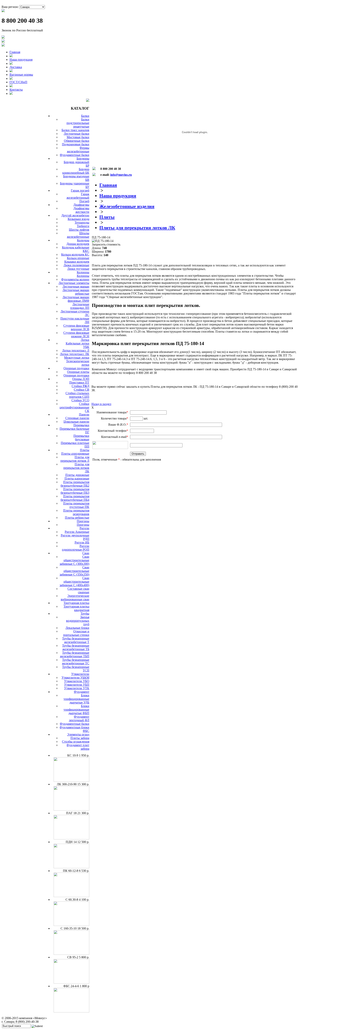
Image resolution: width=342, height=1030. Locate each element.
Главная (15, 52)
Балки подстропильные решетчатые (77, 123)
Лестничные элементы (74, 283)
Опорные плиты (78, 371)
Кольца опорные (78, 258)
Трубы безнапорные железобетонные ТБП (74, 654)
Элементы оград (78, 734)
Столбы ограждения (75, 741)
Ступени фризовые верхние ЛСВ (76, 327)
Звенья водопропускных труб (77, 620)
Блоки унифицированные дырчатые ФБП (76, 709)
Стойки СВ (81, 389)
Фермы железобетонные (78, 149)
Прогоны (83, 521)
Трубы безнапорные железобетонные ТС (75, 661)
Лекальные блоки (77, 627)
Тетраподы (82, 222)
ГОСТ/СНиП (18, 82)
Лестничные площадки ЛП (79, 306)
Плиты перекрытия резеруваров (76, 512)
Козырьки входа (78, 219)
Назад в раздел (101, 404)
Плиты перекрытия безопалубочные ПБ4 (75, 498)
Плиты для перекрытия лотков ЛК (76, 468)
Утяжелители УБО (76, 681)
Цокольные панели (76, 421)
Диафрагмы (81, 204)
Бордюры (83, 158)
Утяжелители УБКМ (75, 677)
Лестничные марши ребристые (76, 291)
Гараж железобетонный (77, 195)
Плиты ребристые (77, 517)
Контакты (16, 89)
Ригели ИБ (82, 542)
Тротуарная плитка (76, 603)
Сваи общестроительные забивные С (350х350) (74, 571)
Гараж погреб (80, 190)
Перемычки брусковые (81, 437)
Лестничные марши (76, 286)
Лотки (85, 339)
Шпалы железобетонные (78, 234)
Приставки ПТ (79, 382)
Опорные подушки (76, 368)
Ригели (84, 528)
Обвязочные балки (76, 140)
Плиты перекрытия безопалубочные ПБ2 (75, 483)
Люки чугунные (78, 268)
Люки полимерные (76, 265)
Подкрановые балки (75, 144)
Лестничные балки (76, 133)
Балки (85, 116)
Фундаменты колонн (75, 279)
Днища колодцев (77, 244)
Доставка (16, 67)
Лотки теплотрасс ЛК (74, 354)
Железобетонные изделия (126, 206)
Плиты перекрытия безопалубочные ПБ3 (75, 490)
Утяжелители (80, 674)
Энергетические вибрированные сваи (75, 597)
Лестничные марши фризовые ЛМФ (76, 298)
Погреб (84, 201)
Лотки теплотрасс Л (75, 350)
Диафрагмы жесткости (81, 210)
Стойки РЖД (80, 386)
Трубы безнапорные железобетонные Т (75, 640)
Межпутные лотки (76, 357)
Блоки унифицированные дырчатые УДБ (76, 699)
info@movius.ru (121, 174)
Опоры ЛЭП (80, 379)
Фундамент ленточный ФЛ (79, 718)
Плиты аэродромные (75, 453)
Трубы (85, 613)
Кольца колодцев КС (75, 254)
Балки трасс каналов (75, 130)
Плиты (84, 450)
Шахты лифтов (79, 229)
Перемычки (81, 425)
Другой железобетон (75, 215)
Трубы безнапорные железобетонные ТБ (75, 647)
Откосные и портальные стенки (76, 633)
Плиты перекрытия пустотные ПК (76, 505)
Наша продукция (21, 59)
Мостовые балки (78, 137)
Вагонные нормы (21, 74)
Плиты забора (79, 738)
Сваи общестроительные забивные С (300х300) (74, 560)
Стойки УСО (80, 400)
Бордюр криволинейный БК (75, 170)
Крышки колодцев (76, 261)
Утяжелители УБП (76, 684)
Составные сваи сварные (78, 590)
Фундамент (81, 691)
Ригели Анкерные (77, 531)
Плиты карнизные (77, 478)
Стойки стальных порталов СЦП (77, 394)
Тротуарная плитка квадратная (76, 608)
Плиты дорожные (77, 475)
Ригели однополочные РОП (75, 547)
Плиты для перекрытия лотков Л (74, 458)
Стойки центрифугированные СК (74, 407)
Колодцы (83, 240)
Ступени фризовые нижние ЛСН (76, 334)
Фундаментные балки (74, 155)
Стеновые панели (77, 418)
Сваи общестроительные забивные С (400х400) (74, 581)
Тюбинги (83, 226)
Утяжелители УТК (76, 688)
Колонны (83, 272)
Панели (84, 414)
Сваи (85, 553)
